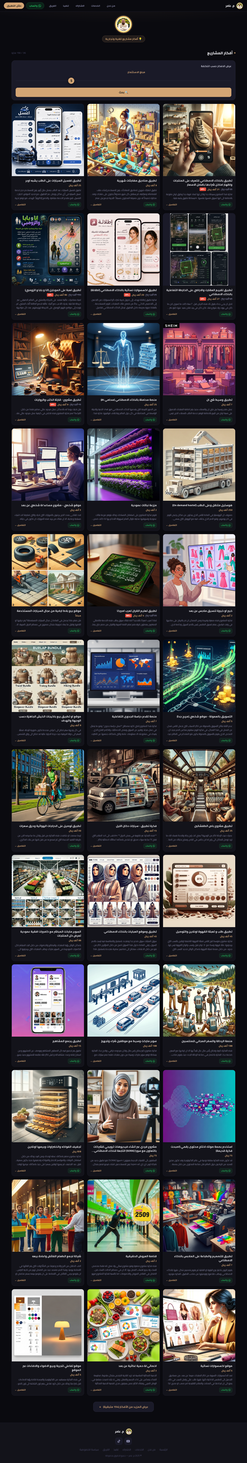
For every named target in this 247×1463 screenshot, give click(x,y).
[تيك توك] (119, 1441)
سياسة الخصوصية (89, 1450)
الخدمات (95, 5)
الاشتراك (80, 5)
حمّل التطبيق (14, 5)
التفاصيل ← (171, 204)
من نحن (111, 5)
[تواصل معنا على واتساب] (192, 1452)
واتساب (224, 204)
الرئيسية (163, 1450)
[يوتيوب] (128, 1441)
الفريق (52, 5)
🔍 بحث (123, 92)
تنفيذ (66, 5)
